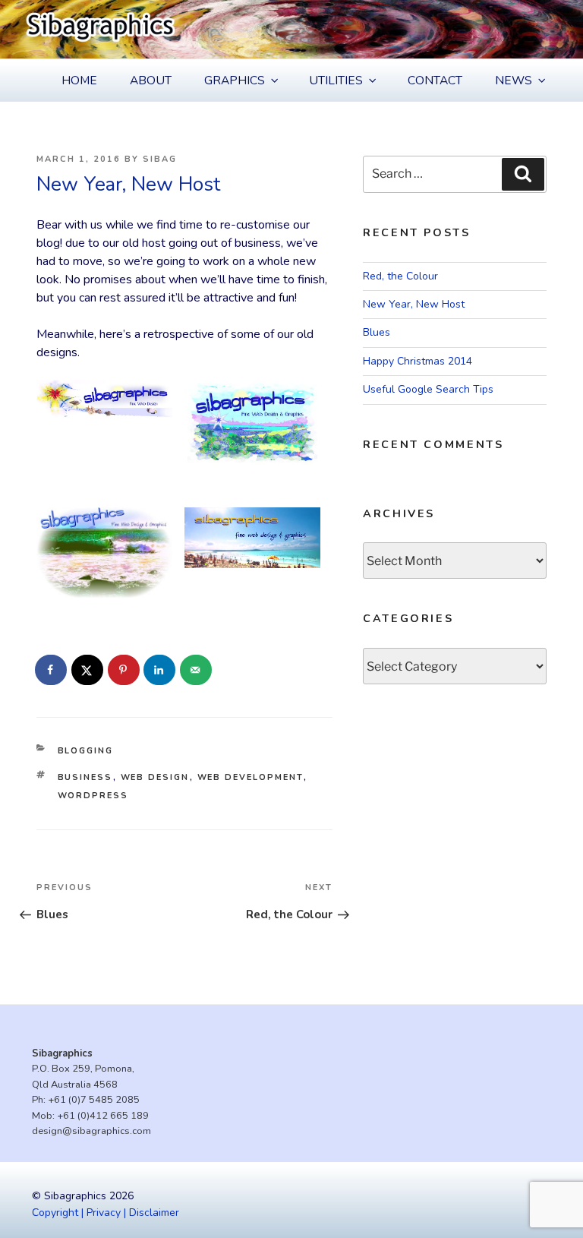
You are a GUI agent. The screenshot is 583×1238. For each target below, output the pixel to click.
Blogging (86, 750)
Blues (376, 332)
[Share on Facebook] (51, 670)
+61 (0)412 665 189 (103, 1116)
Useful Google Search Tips (428, 389)
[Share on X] (88, 670)
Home (79, 80)
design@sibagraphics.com (91, 1131)
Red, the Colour (400, 276)
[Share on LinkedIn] (160, 670)
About (151, 80)
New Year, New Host (414, 304)
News (513, 80)
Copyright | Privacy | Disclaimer (105, 1212)
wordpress (93, 795)
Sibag (160, 159)
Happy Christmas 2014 (417, 361)
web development (250, 777)
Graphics (234, 80)
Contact (435, 80)
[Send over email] (196, 670)
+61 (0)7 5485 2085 (94, 1100)
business (85, 777)
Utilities (336, 80)
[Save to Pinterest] (124, 670)
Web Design (155, 777)
